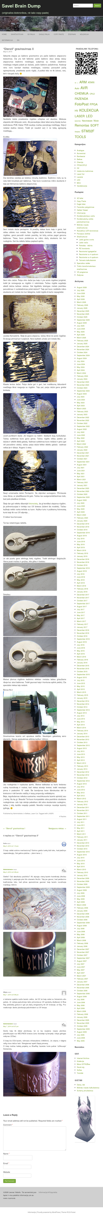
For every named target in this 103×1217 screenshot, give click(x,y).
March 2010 (81, 869)
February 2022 (82, 447)
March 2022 (81, 444)
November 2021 (83, 455)
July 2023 (80, 396)
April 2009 (81, 902)
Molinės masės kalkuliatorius (88, 1087)
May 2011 (80, 828)
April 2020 (81, 512)
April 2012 (81, 795)
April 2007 (81, 973)
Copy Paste (59, 34)
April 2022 (81, 441)
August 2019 (82, 535)
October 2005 (82, 1026)
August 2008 (82, 925)
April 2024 (81, 370)
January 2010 (82, 875)
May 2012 (80, 792)
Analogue (80, 150)
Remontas (82, 125)
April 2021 (81, 476)
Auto (77, 88)
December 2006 (83, 984)
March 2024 (81, 373)
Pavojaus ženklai (83, 233)
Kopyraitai (53, 1192)
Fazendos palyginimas (85, 207)
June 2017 (81, 612)
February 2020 (82, 518)
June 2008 (81, 931)
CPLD (92, 93)
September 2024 (83, 355)
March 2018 (81, 585)
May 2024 (80, 367)
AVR (84, 87)
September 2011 (83, 816)
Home (4, 34)
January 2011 (82, 840)
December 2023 (83, 382)
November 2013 (83, 739)
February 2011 (82, 837)
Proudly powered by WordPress (48, 1212)
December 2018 (83, 559)
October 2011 (82, 813)
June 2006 (81, 1002)
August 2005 (82, 1032)
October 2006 (82, 990)
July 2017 (80, 609)
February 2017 (82, 624)
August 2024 (82, 358)
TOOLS (80, 136)
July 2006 (80, 999)
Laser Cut (34, 813)
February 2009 (82, 908)
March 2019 (81, 550)
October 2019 (82, 529)
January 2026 (82, 308)
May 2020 (80, 509)
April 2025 (81, 334)
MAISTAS (78, 121)
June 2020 (81, 506)
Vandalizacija (82, 186)
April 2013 (81, 760)
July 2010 (80, 857)
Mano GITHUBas (83, 1064)
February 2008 (82, 943)
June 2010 (81, 860)
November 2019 (83, 526)
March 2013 (81, 763)
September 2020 (83, 497)
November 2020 (83, 491)
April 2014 (81, 724)
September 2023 (83, 390)
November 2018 (83, 562)
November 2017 (83, 597)
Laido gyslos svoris (86, 239)
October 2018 (82, 565)
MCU (79, 183)
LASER (51, 813)
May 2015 (80, 686)
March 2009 (81, 905)
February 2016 (82, 659)
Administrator (18, 813)
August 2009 (82, 890)
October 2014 (82, 707)
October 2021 (82, 458)
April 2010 (81, 866)
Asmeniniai (81, 153)
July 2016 (80, 645)
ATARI (91, 82)
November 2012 (83, 775)
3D (75, 83)
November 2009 (83, 881)
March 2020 (81, 515)
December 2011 (83, 807)
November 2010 (83, 845)
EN (18, 40)
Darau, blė (81, 1084)
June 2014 (81, 718)
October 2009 (82, 884)
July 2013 (80, 751)
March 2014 (81, 727)
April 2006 (81, 1008)
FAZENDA (81, 98)
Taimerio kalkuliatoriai (87, 260)
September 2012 (83, 780)
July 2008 (80, 928)
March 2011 (81, 834)
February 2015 (82, 695)
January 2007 (82, 981)
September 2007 (83, 958)
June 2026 (81, 293)
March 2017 (81, 621)
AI (77, 83)
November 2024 (83, 349)
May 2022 (80, 438)
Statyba (77, 132)
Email (6, 1163)
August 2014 (82, 713)
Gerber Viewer (82, 210)
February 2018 (82, 588)
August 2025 (82, 323)
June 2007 (81, 967)
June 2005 (81, 1038)
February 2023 (82, 411)
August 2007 (82, 961)
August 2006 (82, 996)
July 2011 (80, 822)
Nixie (96, 120)
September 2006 (83, 993)
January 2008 (82, 946)
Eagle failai (44, 34)
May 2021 (80, 473)
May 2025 (80, 331)
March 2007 (81, 975)
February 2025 (82, 340)
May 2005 (80, 1040)
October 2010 (82, 848)
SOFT (94, 125)
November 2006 (83, 987)
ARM (83, 82)
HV (76, 110)
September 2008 (83, 922)
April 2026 (81, 299)
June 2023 (81, 399)
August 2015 (82, 677)
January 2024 (82, 379)
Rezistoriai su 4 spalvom (88, 254)
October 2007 (82, 955)
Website (6, 1172)
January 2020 (82, 520)
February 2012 (82, 801)
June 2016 (81, 648)
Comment (8, 1124)
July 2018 (80, 574)
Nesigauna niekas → (57, 828)
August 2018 (82, 571)
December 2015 (83, 665)
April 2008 (81, 937)
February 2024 (82, 376)
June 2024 (81, 364)
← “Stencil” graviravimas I (14, 828)
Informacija (7, 40)
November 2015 (83, 668)
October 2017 (82, 600)
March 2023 (81, 408)
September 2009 (83, 887)
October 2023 (82, 388)
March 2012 (81, 798)
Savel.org (80, 1067)
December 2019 (83, 523)
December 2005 (83, 1020)
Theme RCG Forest (68, 1212)
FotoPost (82, 103)
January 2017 (82, 627)
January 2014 (82, 733)
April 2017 (81, 618)
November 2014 (83, 704)
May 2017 (80, 615)
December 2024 (83, 346)
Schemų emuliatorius (85, 1090)
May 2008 (80, 934)
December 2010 (83, 843)
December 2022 (83, 417)
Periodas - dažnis (86, 245)
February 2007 (82, 978)
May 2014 (80, 721)
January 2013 (82, 769)
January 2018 (82, 591)
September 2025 (83, 320)
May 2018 (80, 580)
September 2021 (83, 461)
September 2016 (83, 639)
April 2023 (81, 405)
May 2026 (80, 296)
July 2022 (80, 432)
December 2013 (83, 736)
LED (89, 115)
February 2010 (82, 872)
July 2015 (80, 680)
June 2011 (81, 825)
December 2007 (83, 949)
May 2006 (80, 1005)
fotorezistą (33, 503)
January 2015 (82, 698)
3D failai (31, 34)
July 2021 (80, 467)
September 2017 (83, 603)
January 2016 (82, 662)
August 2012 (82, 783)
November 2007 (83, 952)
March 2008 (81, 940)
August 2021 (82, 464)
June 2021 (81, 470)
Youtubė (80, 1073)
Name (6, 1153)
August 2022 (82, 429)
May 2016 (80, 650)
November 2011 (83, 810)
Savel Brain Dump (21, 5)
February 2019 (82, 553)
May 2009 (80, 899)
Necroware (87, 120)
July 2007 (80, 964)
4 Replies (62, 816)
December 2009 (83, 878)
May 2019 (80, 544)
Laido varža (83, 242)
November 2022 (83, 420)
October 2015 (82, 671)
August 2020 (82, 500)
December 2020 (83, 488)
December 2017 (83, 594)
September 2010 (83, 851)
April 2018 (81, 583)
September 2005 (83, 1029)
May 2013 (80, 757)
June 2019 (81, 541)
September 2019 (83, 532)
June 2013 (81, 754)
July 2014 (80, 715)
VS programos (82, 272)
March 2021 (81, 479)
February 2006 (82, 1014)
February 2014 (82, 730)
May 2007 (80, 970)
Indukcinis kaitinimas (85, 171)
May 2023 (80, 402)
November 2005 (83, 1023)
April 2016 (81, 653)
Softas (79, 1070)
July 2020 (80, 503)
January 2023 (82, 414)
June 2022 (81, 435)
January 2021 (82, 485)
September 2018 (83, 568)
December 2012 (83, 772)
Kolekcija (84, 34)
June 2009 (81, 896)
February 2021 (82, 482)
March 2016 (81, 656)
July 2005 (80, 1035)
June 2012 (81, 789)
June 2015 (81, 683)
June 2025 (81, 328)
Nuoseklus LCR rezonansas (87, 230)
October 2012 (82, 778)
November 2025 (83, 314)
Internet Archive (83, 1058)
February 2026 (82, 305)
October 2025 (82, 317)
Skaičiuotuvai (17, 34)
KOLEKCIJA (89, 110)
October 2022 (82, 423)
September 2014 (83, 710)
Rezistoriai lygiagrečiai (87, 251)
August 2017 (82, 606)
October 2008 (82, 919)
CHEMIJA (82, 93)
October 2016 (82, 636)
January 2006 (82, 1017)
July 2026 (80, 290)
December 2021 (83, 453)
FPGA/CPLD (82, 165)
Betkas (27, 813)
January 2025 (82, 343)
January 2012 (82, 804)
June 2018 (81, 577)
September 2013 (83, 745)
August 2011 (82, 819)
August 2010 (82, 854)
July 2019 (80, 538)
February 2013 (82, 766)
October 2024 (82, 352)
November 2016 (83, 633)
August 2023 (82, 393)
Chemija (80, 162)
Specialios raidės (83, 263)
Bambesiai (81, 156)
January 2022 (82, 450)
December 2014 (83, 701)
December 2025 (83, 311)
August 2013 (82, 748)
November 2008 (83, 916)
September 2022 (83, 426)
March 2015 (81, 692)
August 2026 (82, 287)
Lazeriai (80, 177)
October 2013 (82, 742)
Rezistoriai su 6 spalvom (88, 257)
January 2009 (82, 910)
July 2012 (80, 786)
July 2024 (80, 361)
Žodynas (72, 34)
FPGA (94, 104)
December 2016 (83, 630)
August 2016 (82, 642)
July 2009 (80, 893)
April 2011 (81, 831)
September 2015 (83, 674)
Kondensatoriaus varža (86, 216)
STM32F (87, 130)
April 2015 (81, 689)
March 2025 (81, 337)
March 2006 (81, 1011)
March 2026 (81, 302)
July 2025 (80, 325)
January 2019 (82, 556)
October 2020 (82, 494)
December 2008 (83, 913)
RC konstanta (84, 248)
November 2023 (83, 385)
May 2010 (80, 863)
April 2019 (81, 547)
